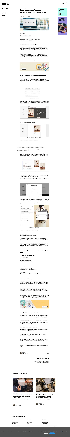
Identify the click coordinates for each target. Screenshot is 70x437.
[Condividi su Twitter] (48, 353)
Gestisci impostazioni (46, 433)
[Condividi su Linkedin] (47, 353)
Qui (38, 283)
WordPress (21, 329)
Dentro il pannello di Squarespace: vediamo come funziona (30, 38)
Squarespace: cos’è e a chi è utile (25, 35)
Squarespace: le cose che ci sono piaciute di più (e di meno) (30, 39)
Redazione (21, 16)
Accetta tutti (52, 433)
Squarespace (22, 53)
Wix (24, 315)
